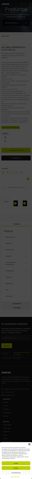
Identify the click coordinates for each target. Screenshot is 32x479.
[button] (29, 444)
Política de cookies (15, 476)
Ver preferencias (16, 472)
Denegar (16, 468)
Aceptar (16, 463)
